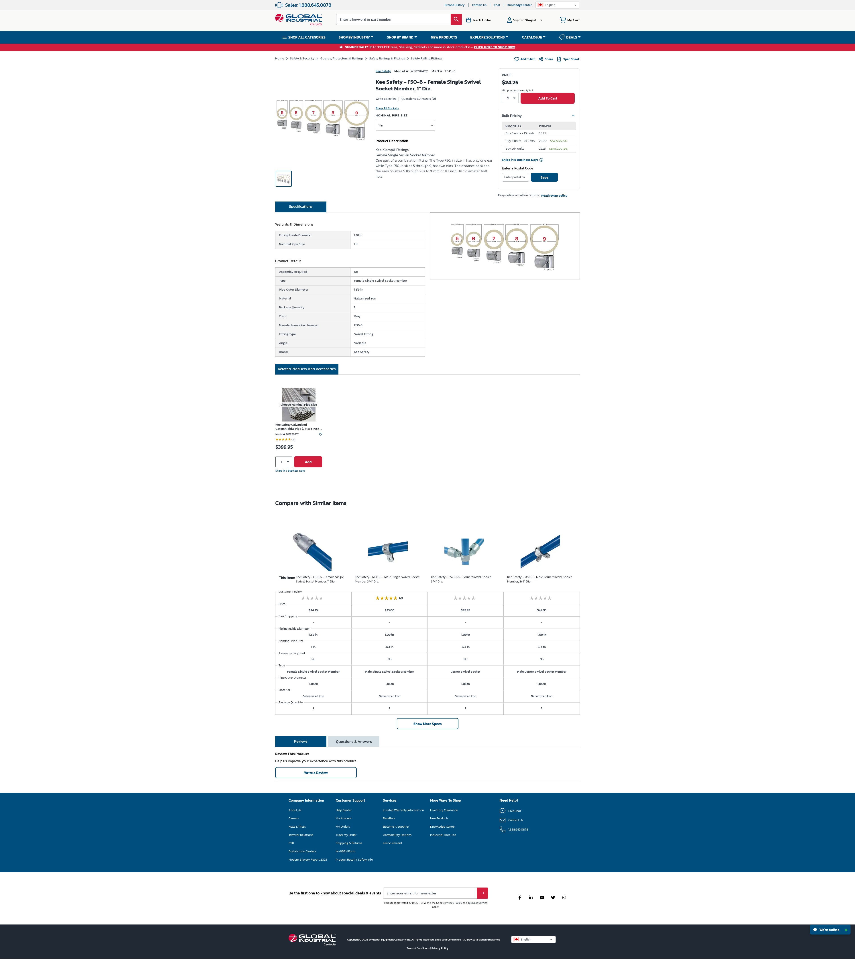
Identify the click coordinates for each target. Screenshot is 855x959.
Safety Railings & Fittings (387, 58)
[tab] (300, 207)
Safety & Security (302, 58)
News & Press (297, 826)
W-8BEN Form (345, 851)
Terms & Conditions (418, 948)
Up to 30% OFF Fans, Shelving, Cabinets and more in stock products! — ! (430, 47)
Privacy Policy (453, 903)
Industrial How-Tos (443, 835)
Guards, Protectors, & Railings (341, 58)
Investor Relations (301, 835)
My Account (344, 818)
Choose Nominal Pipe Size (299, 404)
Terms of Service (477, 903)
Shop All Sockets (387, 108)
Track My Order (346, 835)
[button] (557, 5)
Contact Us (479, 5)
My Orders (343, 826)
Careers (294, 818)
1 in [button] (381, 125)
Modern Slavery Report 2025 (308, 859)
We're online (829, 929)
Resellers (389, 818)
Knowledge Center (519, 5)
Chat (497, 5)
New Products (439, 818)
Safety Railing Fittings (426, 58)
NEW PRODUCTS (444, 37)
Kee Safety (383, 71)
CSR (291, 843)
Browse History (455, 5)
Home (279, 58)
